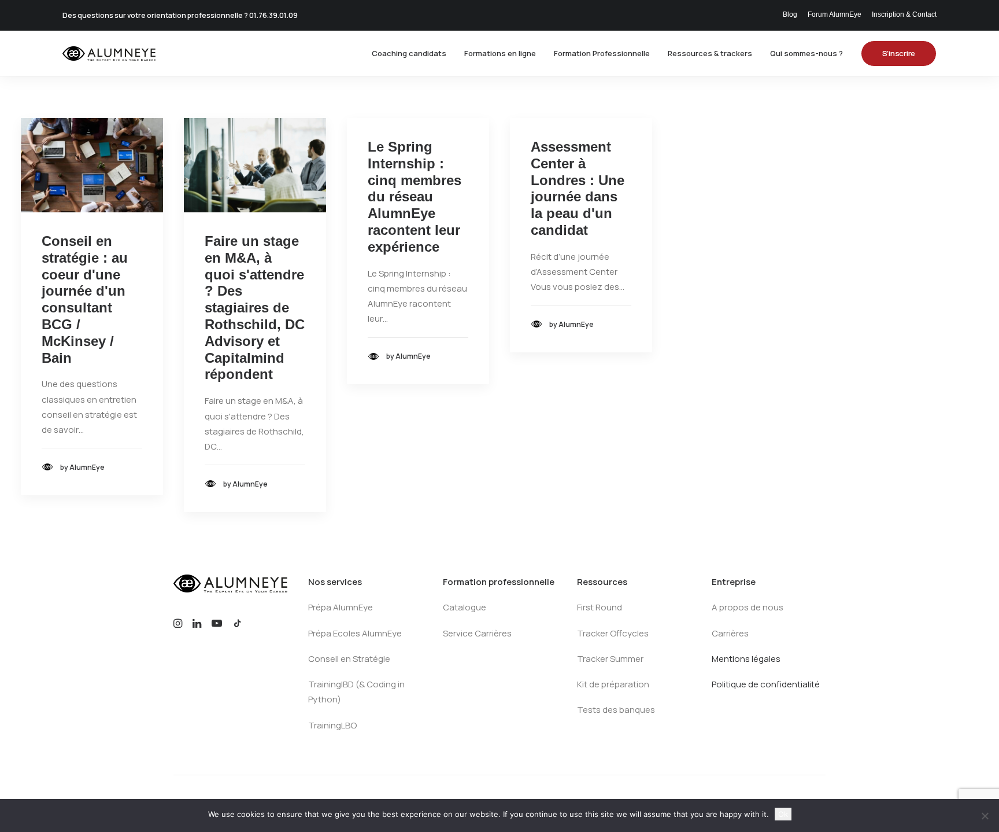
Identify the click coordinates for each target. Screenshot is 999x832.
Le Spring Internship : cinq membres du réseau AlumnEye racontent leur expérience (414, 197)
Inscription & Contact (904, 14)
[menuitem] (792, 14)
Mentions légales (746, 659)
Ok (783, 814)
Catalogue (464, 607)
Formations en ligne (500, 53)
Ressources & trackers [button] (710, 53)
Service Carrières (477, 633)
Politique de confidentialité (766, 684)
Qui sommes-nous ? (806, 53)
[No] (984, 816)
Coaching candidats (409, 53)
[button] (92, 165)
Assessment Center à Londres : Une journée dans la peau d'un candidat (577, 188)
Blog (790, 14)
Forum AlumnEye (834, 14)
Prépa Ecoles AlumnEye (355, 633)
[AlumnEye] (109, 53)
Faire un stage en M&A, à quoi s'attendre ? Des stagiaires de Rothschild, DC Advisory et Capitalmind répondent (255, 307)
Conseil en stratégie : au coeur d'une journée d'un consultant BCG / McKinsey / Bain (85, 299)
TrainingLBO (332, 725)
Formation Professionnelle (602, 53)
